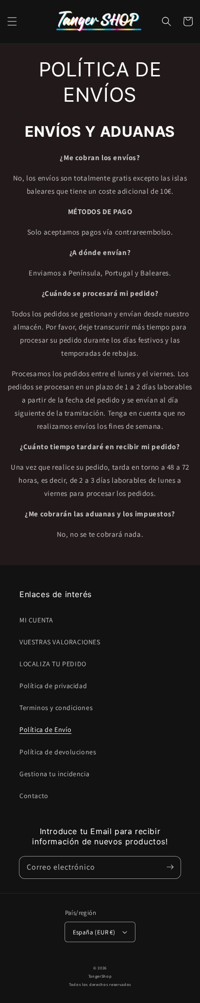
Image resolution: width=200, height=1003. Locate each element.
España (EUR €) (94, 932)
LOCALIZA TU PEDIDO (52, 663)
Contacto (34, 795)
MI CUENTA (36, 620)
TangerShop (100, 976)
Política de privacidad (53, 685)
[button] (12, 21)
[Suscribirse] (170, 867)
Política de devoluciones (57, 752)
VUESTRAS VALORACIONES (59, 642)
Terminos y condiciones (56, 707)
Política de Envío (45, 729)
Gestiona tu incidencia (54, 773)
